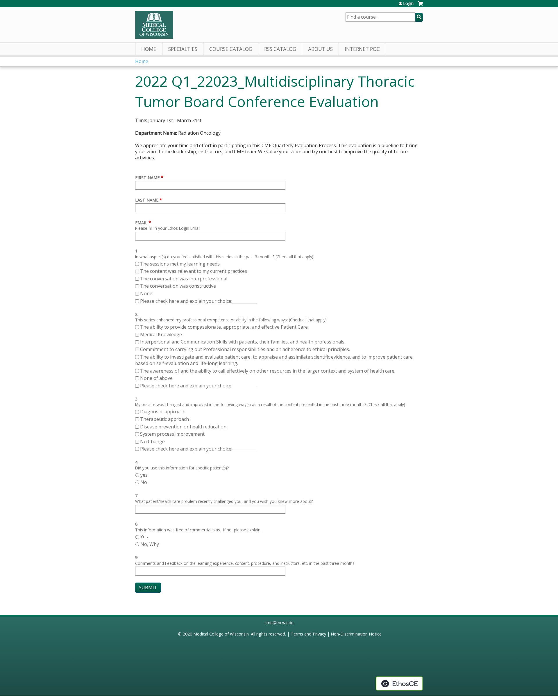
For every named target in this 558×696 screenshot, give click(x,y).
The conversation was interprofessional (183, 278)
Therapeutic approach (165, 419)
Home (148, 49)
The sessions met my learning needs (180, 264)
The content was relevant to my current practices (193, 271)
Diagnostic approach (163, 411)
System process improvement (172, 434)
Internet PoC (362, 49)
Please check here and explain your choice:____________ (198, 301)
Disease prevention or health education (184, 426)
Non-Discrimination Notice (356, 634)
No (143, 482)
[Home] (154, 24)
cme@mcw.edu (279, 622)
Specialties (182, 49)
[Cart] (420, 5)
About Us (320, 49)
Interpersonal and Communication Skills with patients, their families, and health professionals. (242, 342)
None (146, 293)
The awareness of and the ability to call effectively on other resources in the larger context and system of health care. (267, 371)
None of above (156, 378)
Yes (144, 536)
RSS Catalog (280, 49)
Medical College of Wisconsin (221, 634)
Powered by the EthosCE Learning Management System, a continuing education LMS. (399, 683)
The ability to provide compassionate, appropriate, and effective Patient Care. (224, 327)
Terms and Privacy (308, 634)
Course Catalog (230, 49)
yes (144, 475)
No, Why (149, 544)
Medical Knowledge (161, 334)
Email (141, 222)
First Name (147, 177)
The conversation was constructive (178, 286)
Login (408, 3)
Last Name (146, 200)
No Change (152, 441)
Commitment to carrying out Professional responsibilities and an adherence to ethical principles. (245, 349)
